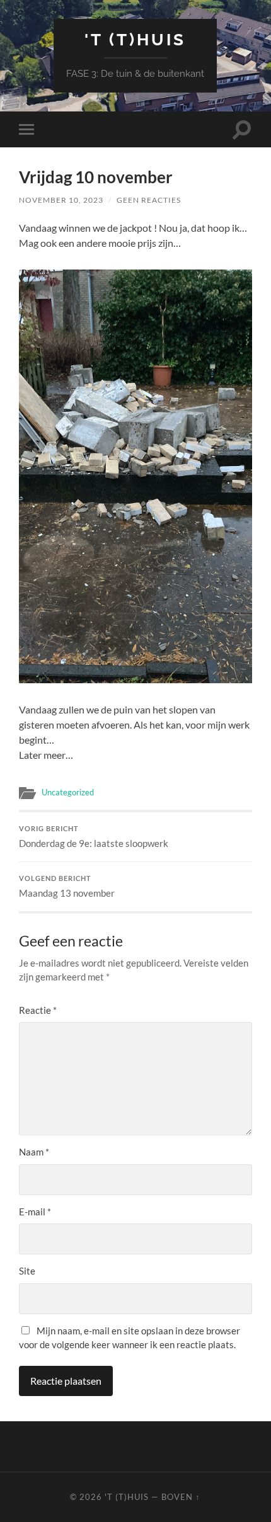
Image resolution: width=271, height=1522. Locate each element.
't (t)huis (135, 39)
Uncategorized (68, 792)
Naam (34, 1151)
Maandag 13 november (67, 887)
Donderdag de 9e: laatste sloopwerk (93, 837)
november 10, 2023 (61, 200)
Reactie (38, 1010)
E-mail (35, 1211)
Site (27, 1270)
